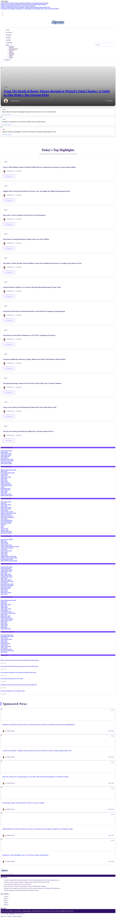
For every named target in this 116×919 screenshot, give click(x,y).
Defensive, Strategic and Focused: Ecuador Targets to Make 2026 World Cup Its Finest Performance (20, 660)
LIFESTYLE (12, 50)
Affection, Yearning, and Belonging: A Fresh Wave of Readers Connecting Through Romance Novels (29, 131)
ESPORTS (8, 37)
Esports (5, 900)
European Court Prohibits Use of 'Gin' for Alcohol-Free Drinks (13, 690)
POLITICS (11, 53)
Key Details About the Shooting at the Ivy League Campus (12, 678)
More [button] (7, 45)
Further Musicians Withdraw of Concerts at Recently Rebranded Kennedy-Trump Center (32, 287)
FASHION (8, 40)
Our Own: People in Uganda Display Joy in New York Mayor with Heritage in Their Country (18, 672)
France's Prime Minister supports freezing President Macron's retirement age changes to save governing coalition (39, 167)
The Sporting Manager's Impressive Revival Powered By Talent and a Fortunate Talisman (32, 383)
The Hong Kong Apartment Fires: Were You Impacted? (17, 884)
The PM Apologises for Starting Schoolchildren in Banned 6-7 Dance (21, 890)
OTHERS (11, 52)
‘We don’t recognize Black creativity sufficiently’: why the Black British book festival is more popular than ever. (32, 880)
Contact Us (7, 59)
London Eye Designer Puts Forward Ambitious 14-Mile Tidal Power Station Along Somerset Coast (25, 7)
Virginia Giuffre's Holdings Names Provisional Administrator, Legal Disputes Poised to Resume (24, 3)
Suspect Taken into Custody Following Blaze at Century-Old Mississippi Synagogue (25, 886)
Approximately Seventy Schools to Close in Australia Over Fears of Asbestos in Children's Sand (19, 684)
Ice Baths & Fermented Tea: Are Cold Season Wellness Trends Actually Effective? (24, 121)
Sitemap (20, 916)
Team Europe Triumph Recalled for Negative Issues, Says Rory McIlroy (26, 239)
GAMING (11, 46)
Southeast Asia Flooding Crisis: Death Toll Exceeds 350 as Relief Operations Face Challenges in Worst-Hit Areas (32, 888)
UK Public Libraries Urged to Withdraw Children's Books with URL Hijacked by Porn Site (26, 882)
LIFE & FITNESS (13, 48)
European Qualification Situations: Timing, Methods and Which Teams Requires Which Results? (34, 359)
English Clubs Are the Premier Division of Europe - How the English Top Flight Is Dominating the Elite (36, 191)
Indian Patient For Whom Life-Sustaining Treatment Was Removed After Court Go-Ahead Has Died (29, 112)
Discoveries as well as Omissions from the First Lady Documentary (24, 215)
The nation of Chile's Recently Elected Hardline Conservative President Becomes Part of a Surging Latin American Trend (42, 263)
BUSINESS (8, 35)
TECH (10, 56)
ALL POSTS (9, 32)
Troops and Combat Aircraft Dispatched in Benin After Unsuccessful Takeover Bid (29, 407)
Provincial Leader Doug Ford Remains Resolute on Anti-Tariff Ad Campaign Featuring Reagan (34, 311)
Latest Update (4, 1)
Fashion (6, 902)
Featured (6, 904)
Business (6, 898)
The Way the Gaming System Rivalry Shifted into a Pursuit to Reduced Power (28, 431)
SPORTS (11, 55)
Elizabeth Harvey (15, 100)
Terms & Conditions (12, 916)
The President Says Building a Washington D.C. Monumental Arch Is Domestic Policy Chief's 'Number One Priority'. (30, 8)
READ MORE (9, 176)
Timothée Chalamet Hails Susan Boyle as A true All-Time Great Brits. (18, 5)
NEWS (10, 51)
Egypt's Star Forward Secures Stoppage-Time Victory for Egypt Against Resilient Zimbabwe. (24, 4)
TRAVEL (11, 57)
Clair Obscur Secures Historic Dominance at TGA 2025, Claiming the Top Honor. (29, 335)
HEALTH (11, 47)
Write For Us (4, 916)
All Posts (6, 896)
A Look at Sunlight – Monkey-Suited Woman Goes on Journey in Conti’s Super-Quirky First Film (19, 666)
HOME (7, 30)
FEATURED (9, 42)
